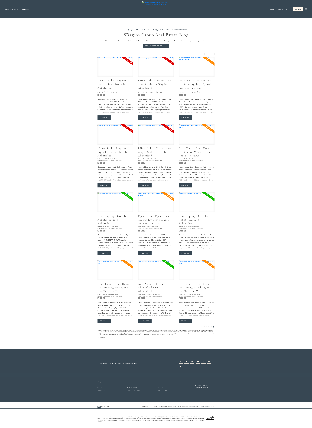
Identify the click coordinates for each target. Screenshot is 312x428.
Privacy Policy (194, 406)
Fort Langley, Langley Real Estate (152, 331)
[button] (298, 9)
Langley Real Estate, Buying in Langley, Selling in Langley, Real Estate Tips (121, 333)
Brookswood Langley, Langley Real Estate (173, 330)
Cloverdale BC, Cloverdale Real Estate (138, 331)
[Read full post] (115, 68)
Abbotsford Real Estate (123, 330)
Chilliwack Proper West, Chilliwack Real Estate (107, 331)
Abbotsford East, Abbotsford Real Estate (112, 92)
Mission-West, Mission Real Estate (160, 333)
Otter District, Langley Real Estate (188, 333)
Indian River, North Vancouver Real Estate (198, 331)
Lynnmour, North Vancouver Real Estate (144, 333)
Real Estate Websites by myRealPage (206, 406)
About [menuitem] (288, 9)
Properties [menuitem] (14, 9)
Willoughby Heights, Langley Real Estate (165, 334)
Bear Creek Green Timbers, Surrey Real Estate (155, 330)
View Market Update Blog (156, 46)
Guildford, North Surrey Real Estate (182, 331)
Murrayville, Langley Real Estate (174, 333)
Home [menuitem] (7, 9)
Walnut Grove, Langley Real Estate (129, 334)
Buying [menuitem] (272, 9)
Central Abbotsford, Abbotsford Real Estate (205, 330)
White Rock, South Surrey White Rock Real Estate (146, 334)
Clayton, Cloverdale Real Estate (123, 331)
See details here (124, 102)
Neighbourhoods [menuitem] (26, 9)
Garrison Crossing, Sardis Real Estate (167, 331)
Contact (298, 9)
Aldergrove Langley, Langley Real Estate (137, 330)
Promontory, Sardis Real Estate (201, 333)
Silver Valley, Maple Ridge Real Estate (113, 334)
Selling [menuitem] (280, 9)
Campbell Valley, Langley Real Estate (189, 330)
